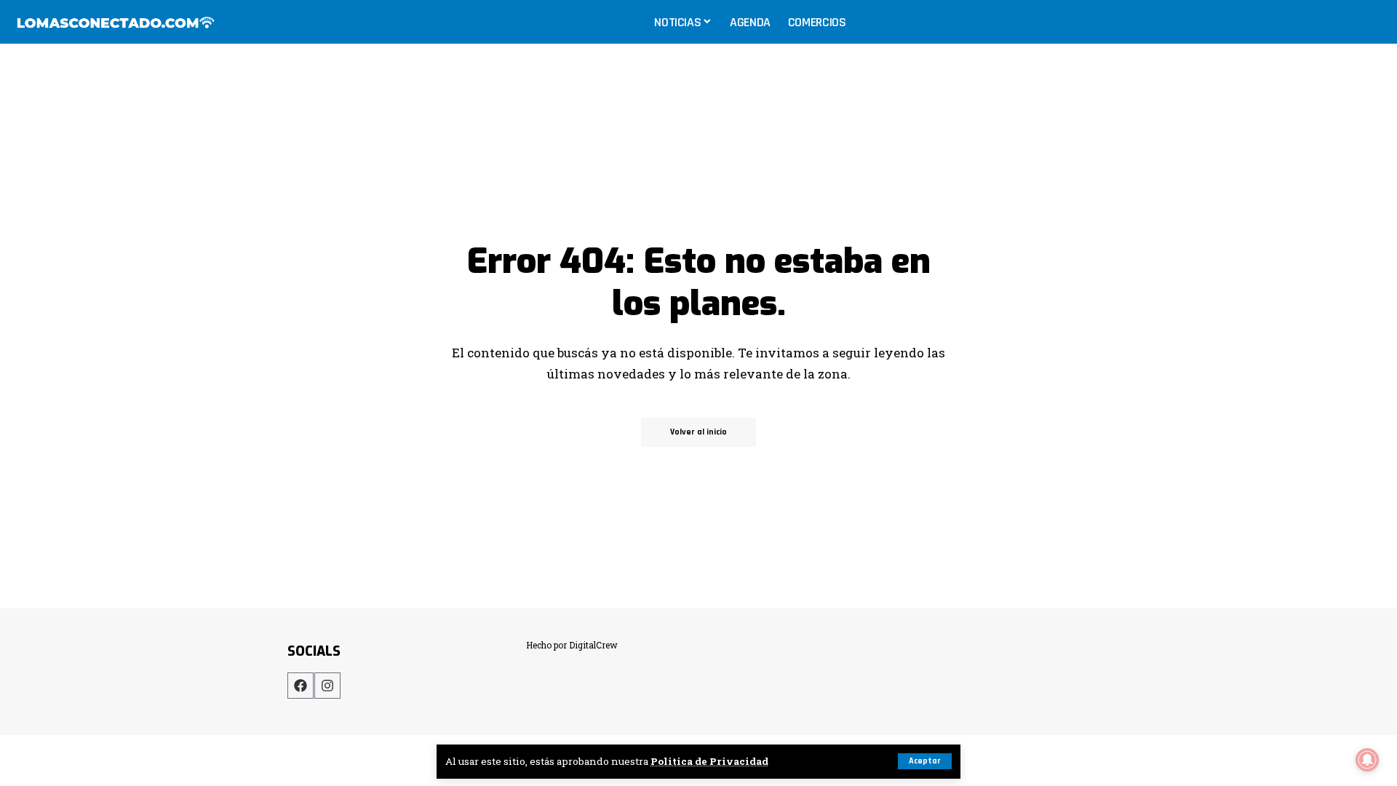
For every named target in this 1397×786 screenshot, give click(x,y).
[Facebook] (300, 685)
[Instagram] (327, 685)
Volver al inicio (698, 431)
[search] (1371, 22)
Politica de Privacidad (709, 761)
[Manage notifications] (1367, 759)
